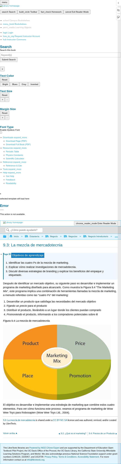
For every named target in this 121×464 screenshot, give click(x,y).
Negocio (53, 236)
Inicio (16, 236)
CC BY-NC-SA (60, 420)
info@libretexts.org (35, 460)
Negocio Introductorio (98, 236)
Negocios (73, 236)
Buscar (7, 230)
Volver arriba (9, 433)
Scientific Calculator (15, 158)
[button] (10, 179)
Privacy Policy (51, 457)
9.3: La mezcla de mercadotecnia (19, 420)
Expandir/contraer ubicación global (116, 236)
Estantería (34, 236)
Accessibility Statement (88, 457)
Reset (4, 79)
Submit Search (9, 59)
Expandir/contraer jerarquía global (6, 236)
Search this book (8, 50)
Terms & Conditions (67, 457)
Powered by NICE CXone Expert (44, 448)
